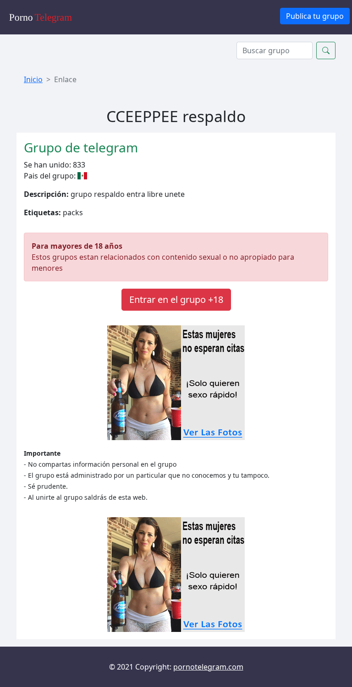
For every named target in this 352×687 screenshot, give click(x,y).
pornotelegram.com (208, 667)
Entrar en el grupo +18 (176, 299)
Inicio (33, 79)
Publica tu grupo (315, 16)
